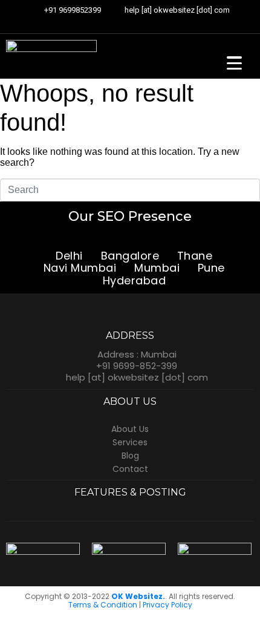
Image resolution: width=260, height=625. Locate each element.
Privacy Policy (167, 605)
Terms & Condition (102, 605)
